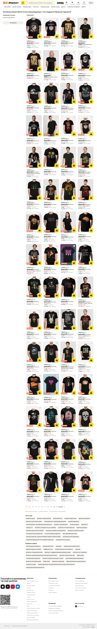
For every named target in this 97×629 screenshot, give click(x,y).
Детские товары (31, 617)
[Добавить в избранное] (40, 20)
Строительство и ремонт (33, 615)
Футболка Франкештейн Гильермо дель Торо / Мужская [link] (67, 367)
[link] (30, 518)
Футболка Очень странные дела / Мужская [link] (84, 205)
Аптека (28, 597)
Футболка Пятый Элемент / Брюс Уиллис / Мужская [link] (84, 172)
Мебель (29, 583)
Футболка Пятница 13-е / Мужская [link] (67, 109)
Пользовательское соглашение (19, 626)
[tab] (7, 7)
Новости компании (79, 581)
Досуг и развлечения (32, 581)
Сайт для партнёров (53, 613)
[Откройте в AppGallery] (13, 588)
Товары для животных (32, 613)
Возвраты (50, 590)
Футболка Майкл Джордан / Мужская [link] (33, 172)
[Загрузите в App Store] (3, 588)
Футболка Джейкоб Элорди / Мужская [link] (34, 270)
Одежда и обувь (31, 592)
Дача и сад (29, 603)
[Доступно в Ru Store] (18, 588)
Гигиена (29, 587)
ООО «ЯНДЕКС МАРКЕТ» (89, 625)
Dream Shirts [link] (30, 43)
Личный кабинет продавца (55, 606)
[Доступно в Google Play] (8, 588)
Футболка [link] (33, 43)
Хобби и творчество (32, 601)
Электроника (30, 590)
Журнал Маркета (52, 592)
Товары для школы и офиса (33, 608)
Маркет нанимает (79, 590)
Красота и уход (30, 599)
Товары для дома (31, 594)
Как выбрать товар (53, 581)
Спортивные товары (32, 610)
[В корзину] (39, 36)
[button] (30, 15)
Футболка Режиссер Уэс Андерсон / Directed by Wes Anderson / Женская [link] (51, 76)
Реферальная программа (81, 583)
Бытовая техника (31, 585)
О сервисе (51, 587)
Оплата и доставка (53, 583)
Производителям (79, 585)
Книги (28, 606)
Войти (91, 3)
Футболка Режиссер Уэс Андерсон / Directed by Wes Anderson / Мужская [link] (85, 44)
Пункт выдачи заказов (80, 587)
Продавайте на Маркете (54, 608)
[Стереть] (52, 2)
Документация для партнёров (55, 610)
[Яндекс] (93, 627)
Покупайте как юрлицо (54, 585)
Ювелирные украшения (33, 619)
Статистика (7, 626)
